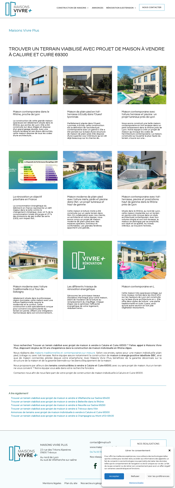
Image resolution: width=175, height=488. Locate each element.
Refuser (135, 476)
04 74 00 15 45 (97, 452)
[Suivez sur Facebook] (95, 466)
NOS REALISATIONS (148, 443)
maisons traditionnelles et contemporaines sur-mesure (65, 353)
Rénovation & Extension (120, 8)
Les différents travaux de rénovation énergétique (82, 288)
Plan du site (70, 483)
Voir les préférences (158, 476)
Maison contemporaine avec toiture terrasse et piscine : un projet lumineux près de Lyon (139, 114)
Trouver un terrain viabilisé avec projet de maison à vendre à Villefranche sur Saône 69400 (60, 398)
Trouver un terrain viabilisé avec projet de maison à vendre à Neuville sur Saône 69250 (58, 405)
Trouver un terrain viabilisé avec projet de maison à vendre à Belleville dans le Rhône (57, 401)
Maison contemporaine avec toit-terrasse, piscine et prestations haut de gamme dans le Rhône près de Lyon (141, 200)
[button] (169, 450)
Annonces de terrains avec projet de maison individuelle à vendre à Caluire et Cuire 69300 (60, 412)
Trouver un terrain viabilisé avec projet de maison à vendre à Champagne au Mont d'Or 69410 (62, 416)
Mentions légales (136, 483)
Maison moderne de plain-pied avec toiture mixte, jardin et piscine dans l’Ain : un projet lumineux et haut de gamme (87, 200)
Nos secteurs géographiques (96, 483)
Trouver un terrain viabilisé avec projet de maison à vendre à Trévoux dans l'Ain (54, 408)
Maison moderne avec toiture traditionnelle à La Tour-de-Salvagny (30, 289)
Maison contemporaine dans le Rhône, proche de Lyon (31, 113)
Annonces (97, 8)
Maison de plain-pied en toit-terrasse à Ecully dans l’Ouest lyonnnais (84, 114)
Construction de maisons (71, 8)
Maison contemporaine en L (138, 286)
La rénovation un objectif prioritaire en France (27, 198)
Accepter (114, 476)
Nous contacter (151, 7)
